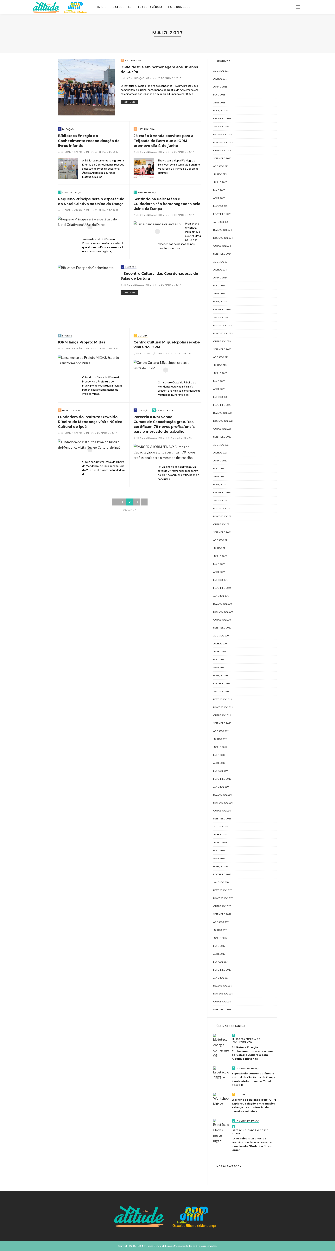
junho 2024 (220, 277)
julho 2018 (220, 834)
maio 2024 (219, 285)
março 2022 (220, 484)
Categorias (122, 7)
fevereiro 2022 (222, 492)
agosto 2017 (221, 922)
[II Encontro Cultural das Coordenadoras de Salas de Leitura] (86, 293)
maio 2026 (219, 94)
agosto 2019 (221, 731)
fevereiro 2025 (222, 213)
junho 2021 (220, 556)
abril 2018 (219, 858)
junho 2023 (220, 373)
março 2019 (220, 770)
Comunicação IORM (139, 78)
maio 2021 (219, 564)
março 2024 (220, 301)
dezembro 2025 (222, 134)
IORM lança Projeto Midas (81, 342)
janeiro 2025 (221, 221)
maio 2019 (219, 754)
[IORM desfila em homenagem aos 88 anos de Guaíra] (86, 87)
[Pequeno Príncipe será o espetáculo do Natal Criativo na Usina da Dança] (90, 226)
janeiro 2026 (221, 126)
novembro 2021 (223, 516)
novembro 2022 (223, 420)
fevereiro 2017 (222, 969)
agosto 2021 (221, 540)
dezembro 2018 (222, 794)
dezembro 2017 (222, 890)
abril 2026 (219, 102)
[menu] (298, 7)
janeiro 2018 (221, 882)
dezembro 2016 (222, 985)
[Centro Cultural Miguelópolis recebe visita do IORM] (165, 370)
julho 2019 (220, 739)
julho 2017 (220, 929)
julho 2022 (220, 452)
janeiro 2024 (221, 317)
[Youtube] (280, 7)
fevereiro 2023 (222, 404)
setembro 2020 (222, 627)
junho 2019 (220, 747)
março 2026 (220, 110)
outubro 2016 (222, 1001)
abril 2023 (219, 389)
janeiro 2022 (221, 500)
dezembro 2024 (222, 229)
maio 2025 (219, 190)
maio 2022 (219, 468)
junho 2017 (220, 937)
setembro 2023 (222, 349)
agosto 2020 (221, 635)
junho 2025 (220, 182)
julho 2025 (220, 174)
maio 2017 (219, 945)
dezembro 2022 (222, 412)
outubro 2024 (222, 245)
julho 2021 (220, 548)
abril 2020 (219, 667)
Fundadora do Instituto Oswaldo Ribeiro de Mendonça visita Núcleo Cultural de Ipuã (90, 422)
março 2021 (220, 579)
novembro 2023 (223, 333)
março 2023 (220, 396)
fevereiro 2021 (222, 587)
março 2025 (220, 206)
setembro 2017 (222, 914)
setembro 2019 (222, 723)
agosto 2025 (221, 166)
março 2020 (220, 675)
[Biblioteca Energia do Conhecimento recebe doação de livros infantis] (68, 168)
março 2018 (220, 866)
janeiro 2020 (221, 691)
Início (102, 7)
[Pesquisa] (288, 7)
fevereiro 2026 (222, 118)
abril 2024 (219, 293)
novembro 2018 (223, 802)
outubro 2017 (222, 906)
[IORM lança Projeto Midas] (90, 365)
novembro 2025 (223, 142)
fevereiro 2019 (222, 778)
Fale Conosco (179, 7)
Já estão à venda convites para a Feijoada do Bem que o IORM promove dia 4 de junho (163, 141)
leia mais (129, 102)
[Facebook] (270, 7)
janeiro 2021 (221, 595)
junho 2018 (220, 842)
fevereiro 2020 (222, 683)
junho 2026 (220, 86)
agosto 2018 (221, 826)
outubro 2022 (222, 428)
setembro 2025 (222, 158)
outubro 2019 (222, 715)
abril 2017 (219, 953)
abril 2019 (219, 762)
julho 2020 (220, 643)
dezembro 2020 (222, 603)
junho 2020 (220, 651)
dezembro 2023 (222, 325)
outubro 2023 (222, 341)
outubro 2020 (222, 619)
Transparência (149, 7)
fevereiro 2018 (222, 874)
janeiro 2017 (221, 977)
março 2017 (220, 961)
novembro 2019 (223, 707)
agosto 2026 (221, 70)
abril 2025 (219, 198)
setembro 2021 (222, 532)
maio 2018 (219, 850)
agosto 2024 (221, 261)
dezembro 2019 (222, 699)
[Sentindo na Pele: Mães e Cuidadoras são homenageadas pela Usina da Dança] (157, 231)
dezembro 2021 (222, 508)
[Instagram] (275, 7)
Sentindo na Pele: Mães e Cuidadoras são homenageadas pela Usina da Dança (167, 204)
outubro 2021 (222, 524)
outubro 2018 (222, 810)
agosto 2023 (221, 357)
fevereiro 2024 (222, 309)
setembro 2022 (222, 436)
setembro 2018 (222, 818)
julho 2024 (220, 269)
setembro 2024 (222, 253)
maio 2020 (219, 659)
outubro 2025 (222, 150)
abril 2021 (219, 571)
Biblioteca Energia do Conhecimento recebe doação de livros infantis (89, 141)
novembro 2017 (223, 898)
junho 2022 (220, 460)
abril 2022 (219, 476)
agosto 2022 (221, 444)
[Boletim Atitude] (61, 6)
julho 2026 (220, 78)
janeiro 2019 (221, 786)
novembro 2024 (223, 237)
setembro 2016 (222, 1009)
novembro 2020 (223, 611)
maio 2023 (219, 381)
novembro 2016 (223, 993)
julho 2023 (220, 365)
